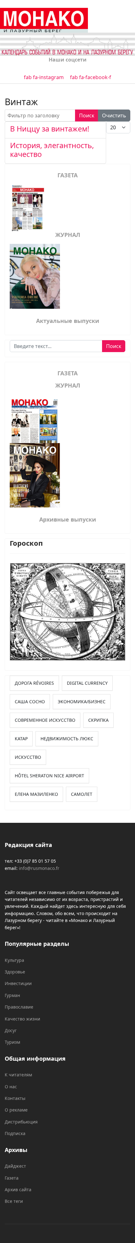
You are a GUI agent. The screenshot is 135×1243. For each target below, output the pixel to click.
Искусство (28, 757)
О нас (11, 1087)
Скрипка (98, 720)
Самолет (81, 794)
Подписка (15, 1133)
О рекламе (16, 1110)
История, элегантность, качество (52, 149)
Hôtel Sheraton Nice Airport (49, 776)
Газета (12, 1178)
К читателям (18, 1075)
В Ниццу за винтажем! (49, 129)
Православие (19, 1007)
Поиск (86, 115)
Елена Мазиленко (36, 794)
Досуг (11, 1030)
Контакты (15, 1098)
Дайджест (15, 1166)
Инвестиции (18, 983)
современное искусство (45, 720)
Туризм (12, 1042)
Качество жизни (22, 1019)
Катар (21, 739)
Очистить (114, 115)
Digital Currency (87, 683)
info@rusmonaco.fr (39, 868)
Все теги (14, 1201)
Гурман (12, 995)
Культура (14, 960)
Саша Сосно (30, 702)
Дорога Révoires (34, 683)
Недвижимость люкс (66, 739)
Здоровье (15, 972)
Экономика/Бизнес (81, 702)
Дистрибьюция (21, 1122)
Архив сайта (18, 1189)
